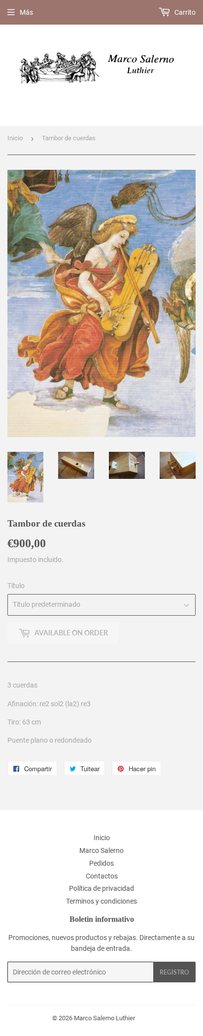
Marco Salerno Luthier (104, 1018)
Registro (174, 972)
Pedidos (101, 863)
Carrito (184, 12)
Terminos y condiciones (101, 901)
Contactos (102, 876)
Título (16, 586)
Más (26, 12)
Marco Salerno (101, 850)
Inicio (15, 138)
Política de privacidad (101, 888)
